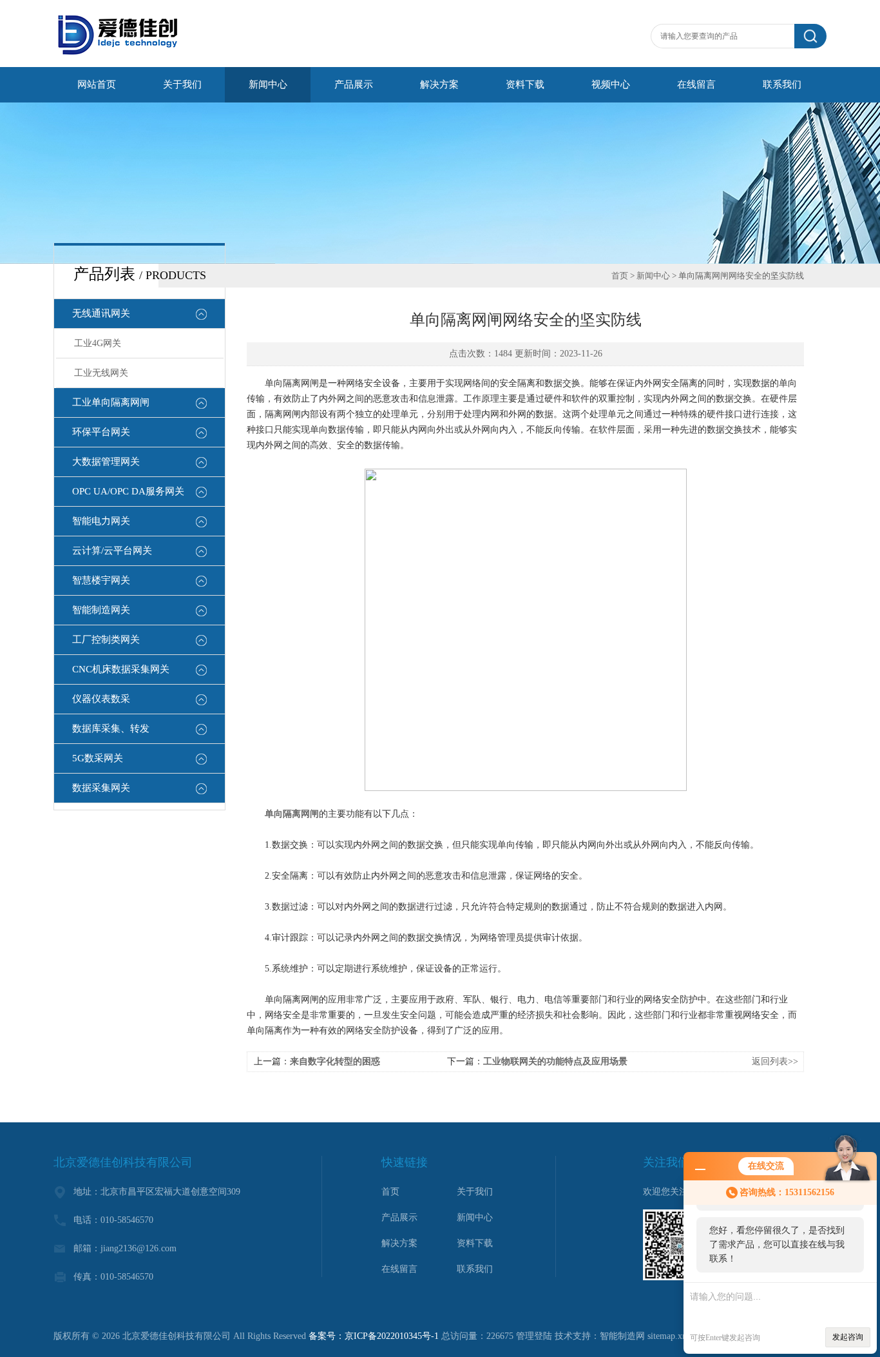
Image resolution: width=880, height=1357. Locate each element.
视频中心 (610, 84)
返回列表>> (775, 1061)
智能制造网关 (101, 610)
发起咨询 (847, 1337)
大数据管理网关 (106, 461)
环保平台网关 (101, 432)
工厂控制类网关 (106, 639)
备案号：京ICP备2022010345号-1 (374, 1336)
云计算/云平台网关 (112, 550)
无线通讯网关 (101, 313)
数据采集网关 (101, 788)
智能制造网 (622, 1336)
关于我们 (182, 84)
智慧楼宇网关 (101, 580)
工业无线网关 (101, 373)
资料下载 (525, 84)
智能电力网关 (101, 521)
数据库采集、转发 (110, 728)
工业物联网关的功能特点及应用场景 (555, 1061)
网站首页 (96, 84)
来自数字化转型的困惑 (335, 1061)
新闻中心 (268, 84)
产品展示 (353, 84)
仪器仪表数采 (101, 699)
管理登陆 (534, 1336)
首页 (619, 275)
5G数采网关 (97, 758)
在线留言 (696, 84)
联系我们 (782, 84)
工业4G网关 (97, 343)
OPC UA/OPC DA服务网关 (128, 491)
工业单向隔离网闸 (110, 402)
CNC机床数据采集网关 (120, 669)
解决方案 (439, 84)
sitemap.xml (669, 1336)
